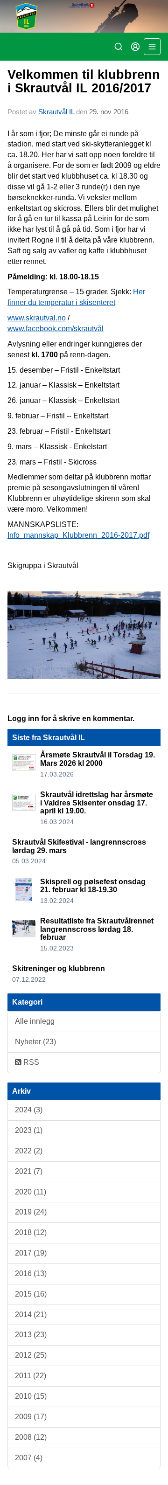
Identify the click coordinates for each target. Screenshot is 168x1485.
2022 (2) (28, 1151)
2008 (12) (31, 1437)
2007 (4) (28, 1458)
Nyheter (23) (35, 1042)
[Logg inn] (135, 46)
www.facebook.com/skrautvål (55, 329)
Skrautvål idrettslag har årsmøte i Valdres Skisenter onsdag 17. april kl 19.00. (96, 803)
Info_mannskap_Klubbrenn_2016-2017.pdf (78, 535)
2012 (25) (31, 1355)
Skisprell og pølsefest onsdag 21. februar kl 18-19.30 (93, 886)
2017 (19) (31, 1253)
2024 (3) (28, 1110)
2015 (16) (31, 1294)
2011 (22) (30, 1376)
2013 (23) (31, 1335)
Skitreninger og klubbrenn (58, 968)
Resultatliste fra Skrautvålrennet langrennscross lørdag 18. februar (97, 929)
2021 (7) (28, 1171)
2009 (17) (31, 1417)
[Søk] (118, 46)
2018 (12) (31, 1232)
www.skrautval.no (36, 318)
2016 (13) (31, 1273)
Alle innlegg (35, 1021)
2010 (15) (31, 1396)
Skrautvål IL (56, 112)
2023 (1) (28, 1130)
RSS (30, 1062)
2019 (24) (31, 1212)
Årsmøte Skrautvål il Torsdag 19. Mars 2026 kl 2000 (97, 759)
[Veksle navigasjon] (152, 46)
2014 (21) (31, 1314)
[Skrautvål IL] (84, 16)
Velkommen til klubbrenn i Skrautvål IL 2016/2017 (83, 81)
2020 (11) (30, 1192)
